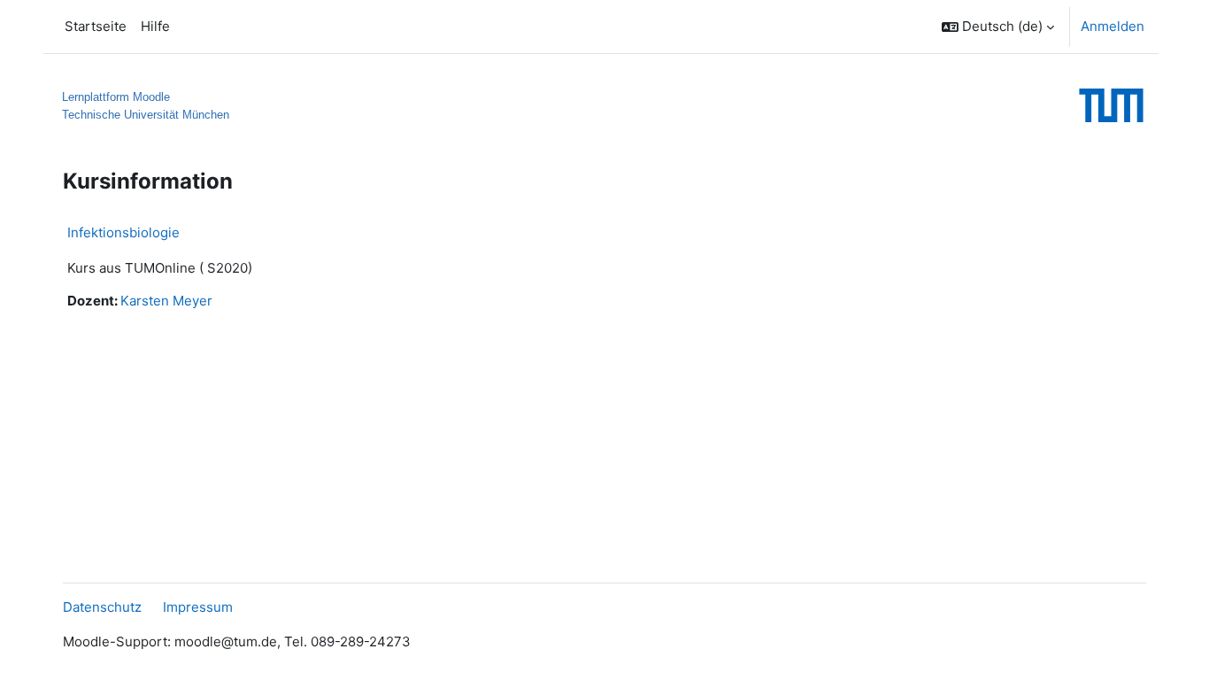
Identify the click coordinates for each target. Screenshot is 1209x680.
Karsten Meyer (166, 300)
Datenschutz (102, 607)
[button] (998, 26)
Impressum (198, 607)
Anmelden (1112, 26)
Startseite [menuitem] (96, 26)
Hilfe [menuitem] (155, 26)
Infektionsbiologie (123, 232)
